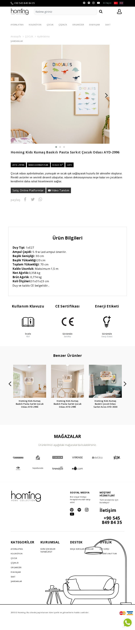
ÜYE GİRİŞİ (104, 549)
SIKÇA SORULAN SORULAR (82, 549)
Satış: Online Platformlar (28, 190)
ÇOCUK (50, 24)
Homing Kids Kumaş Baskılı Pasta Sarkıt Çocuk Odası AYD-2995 (67, 403)
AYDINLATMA (17, 24)
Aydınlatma (43, 36)
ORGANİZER (78, 24)
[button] (56, 147)
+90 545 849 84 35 (24, 3)
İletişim (108, 510)
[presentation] (14, 94)
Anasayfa (16, 36)
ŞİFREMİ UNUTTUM (108, 553)
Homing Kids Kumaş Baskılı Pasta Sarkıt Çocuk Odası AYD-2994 (30, 403)
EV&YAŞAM (94, 24)
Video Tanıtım (60, 190)
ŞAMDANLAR (17, 41)
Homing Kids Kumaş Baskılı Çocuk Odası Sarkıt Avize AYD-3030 (105, 403)
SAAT (107, 24)
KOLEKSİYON (35, 24)
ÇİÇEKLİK (63, 24)
